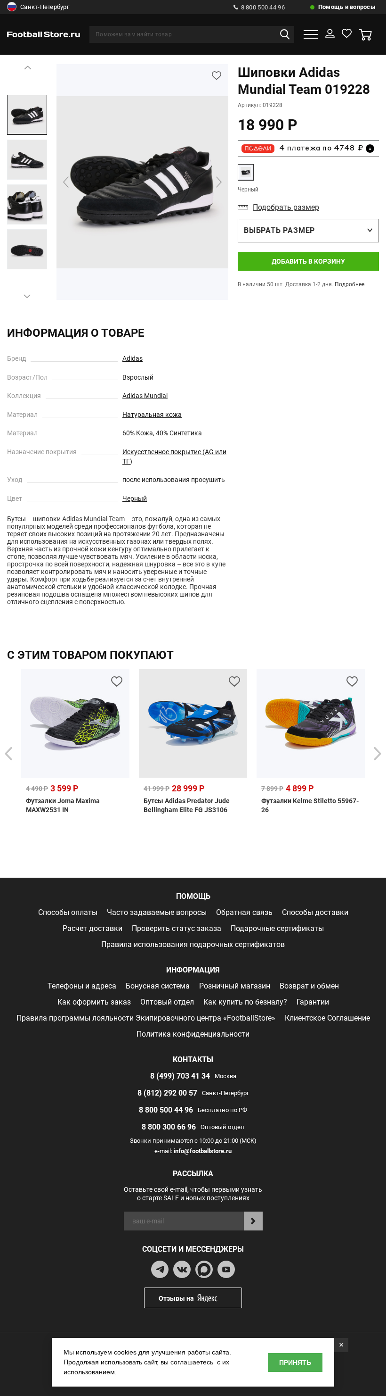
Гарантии (313, 1001)
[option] (27, 115)
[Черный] (246, 172)
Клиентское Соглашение (327, 1018)
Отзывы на (176, 1298)
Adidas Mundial (145, 395)
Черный (134, 498)
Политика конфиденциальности (193, 1034)
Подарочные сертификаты (277, 928)
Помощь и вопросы (347, 6)
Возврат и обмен (309, 985)
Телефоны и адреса (82, 985)
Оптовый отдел (167, 1001)
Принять (295, 1362)
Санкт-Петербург (44, 6)
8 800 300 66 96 (169, 1126)
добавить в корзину (308, 261)
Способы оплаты (67, 912)
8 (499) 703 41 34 (180, 1076)
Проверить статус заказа (176, 928)
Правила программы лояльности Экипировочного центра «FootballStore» (145, 1018)
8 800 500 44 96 (263, 7)
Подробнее (349, 284)
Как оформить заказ (94, 1001)
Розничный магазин (234, 985)
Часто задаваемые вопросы (157, 912)
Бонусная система (158, 985)
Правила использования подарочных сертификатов (193, 944)
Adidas (132, 358)
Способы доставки (315, 912)
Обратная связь (244, 912)
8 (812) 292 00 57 (167, 1093)
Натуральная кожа (152, 414)
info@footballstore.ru (203, 1151)
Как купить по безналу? (245, 1001)
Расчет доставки (92, 928)
